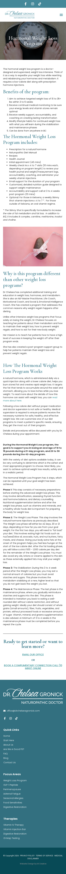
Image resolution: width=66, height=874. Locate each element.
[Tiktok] (16, 718)
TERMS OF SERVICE (44, 855)
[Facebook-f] (4, 718)
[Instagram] (10, 718)
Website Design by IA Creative (33, 864)
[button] (61, 14)
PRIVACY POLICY (27, 855)
